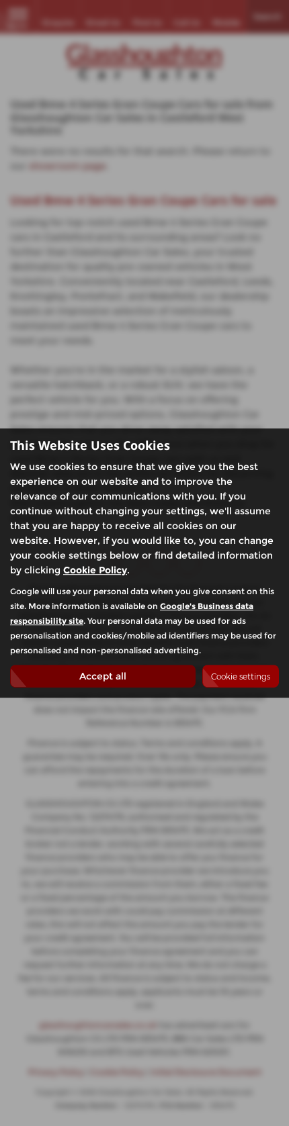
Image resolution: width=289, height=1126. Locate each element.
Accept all (102, 676)
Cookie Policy (95, 570)
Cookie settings (240, 676)
